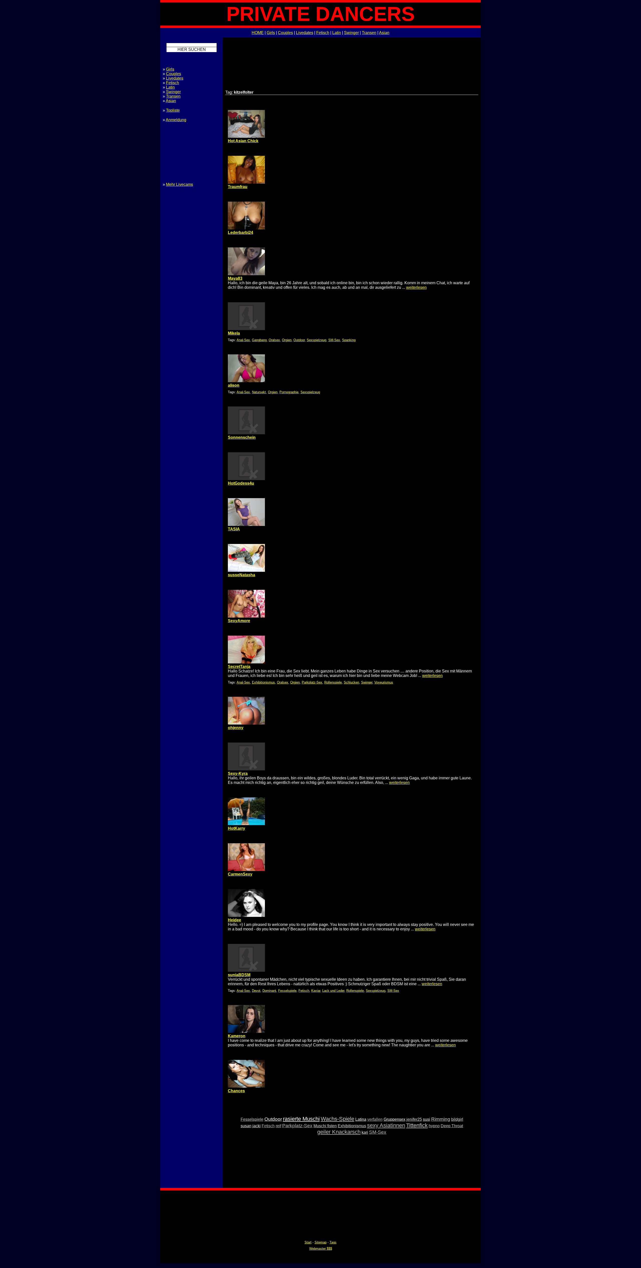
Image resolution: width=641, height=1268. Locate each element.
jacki (256, 1126)
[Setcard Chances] (246, 1086)
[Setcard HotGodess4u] (246, 479)
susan (246, 1126)
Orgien (286, 340)
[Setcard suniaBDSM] (246, 970)
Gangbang (259, 340)
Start (307, 1242)
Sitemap (320, 1242)
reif (278, 1126)
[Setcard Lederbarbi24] (246, 228)
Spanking (349, 340)
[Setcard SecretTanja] (246, 662)
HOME (258, 33)
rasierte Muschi (301, 1119)
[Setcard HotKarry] (246, 824)
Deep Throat (452, 1126)
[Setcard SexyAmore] (246, 616)
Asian (384, 33)
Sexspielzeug (316, 340)
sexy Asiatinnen (386, 1125)
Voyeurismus (383, 682)
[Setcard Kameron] (246, 1031)
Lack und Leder (333, 991)
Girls (271, 33)
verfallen (375, 1119)
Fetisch (322, 33)
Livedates (304, 33)
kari (365, 1132)
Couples (285, 33)
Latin (336, 33)
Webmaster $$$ (320, 1248)
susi (426, 1119)
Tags (333, 1242)
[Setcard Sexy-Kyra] (246, 769)
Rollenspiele (333, 682)
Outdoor (299, 340)
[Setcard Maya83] (246, 274)
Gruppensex (394, 1119)
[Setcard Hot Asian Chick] (246, 136)
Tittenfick (417, 1125)
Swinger (351, 33)
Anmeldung (176, 120)
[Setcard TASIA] (246, 524)
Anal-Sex (243, 340)
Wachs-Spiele (337, 1119)
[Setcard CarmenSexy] (246, 870)
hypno (434, 1126)
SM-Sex (334, 340)
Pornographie (288, 392)
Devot (256, 991)
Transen (369, 33)
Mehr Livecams (179, 184)
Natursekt (259, 392)
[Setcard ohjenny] (246, 723)
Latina (360, 1119)
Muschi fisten (325, 1126)
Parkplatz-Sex (312, 682)
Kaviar (315, 991)
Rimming (440, 1119)
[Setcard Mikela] (246, 329)
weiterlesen (416, 287)
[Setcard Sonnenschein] (246, 433)
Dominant (269, 991)
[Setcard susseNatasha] (246, 570)
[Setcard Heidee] (246, 915)
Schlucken (351, 682)
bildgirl (457, 1119)
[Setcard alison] (246, 381)
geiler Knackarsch (339, 1132)
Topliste (173, 110)
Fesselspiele (287, 991)
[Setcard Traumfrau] (246, 182)
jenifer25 (414, 1119)
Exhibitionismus (263, 682)
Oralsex (274, 340)
